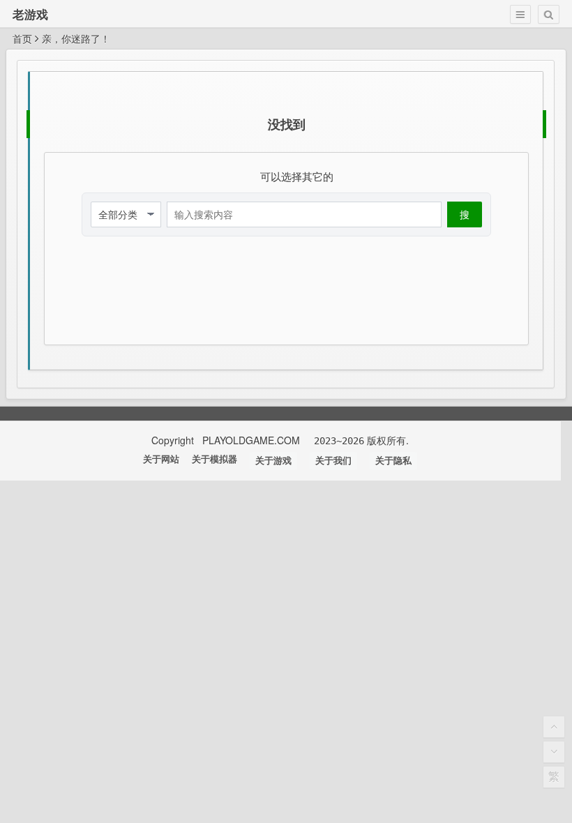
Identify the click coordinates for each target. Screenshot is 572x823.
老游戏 (30, 14)
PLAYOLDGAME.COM (252, 440)
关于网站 (161, 459)
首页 (22, 38)
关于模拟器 (214, 459)
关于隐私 (393, 460)
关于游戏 (273, 460)
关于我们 (333, 460)
